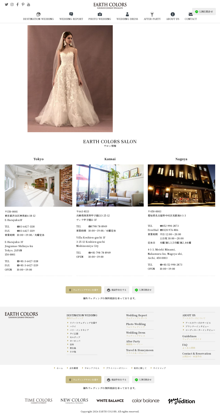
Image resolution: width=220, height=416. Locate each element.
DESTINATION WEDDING (38, 19)
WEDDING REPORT (71, 19)
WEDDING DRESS (127, 19)
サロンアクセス (92, 368)
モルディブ (75, 337)
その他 (73, 351)
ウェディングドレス (135, 335)
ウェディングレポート (136, 318)
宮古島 (73, 347)
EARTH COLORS (108, 411)
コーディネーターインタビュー (200, 329)
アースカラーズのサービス (198, 322)
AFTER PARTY (152, 19)
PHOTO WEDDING (100, 19)
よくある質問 (188, 347)
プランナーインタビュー (197, 326)
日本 (72, 344)
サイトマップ (159, 368)
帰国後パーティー (134, 344)
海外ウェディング (75, 318)
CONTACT (191, 19)
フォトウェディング (135, 326)
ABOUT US (172, 19)
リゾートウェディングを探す (83, 322)
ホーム (60, 368)
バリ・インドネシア (79, 329)
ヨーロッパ (75, 340)
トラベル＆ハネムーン (136, 352)
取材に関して (140, 368)
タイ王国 (74, 333)
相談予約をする (119, 289)
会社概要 (73, 368)
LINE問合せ (206, 11)
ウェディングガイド (191, 339)
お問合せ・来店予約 (192, 356)
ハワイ (73, 326)
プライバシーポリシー (116, 368)
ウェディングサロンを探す (85, 289)
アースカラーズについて (193, 318)
